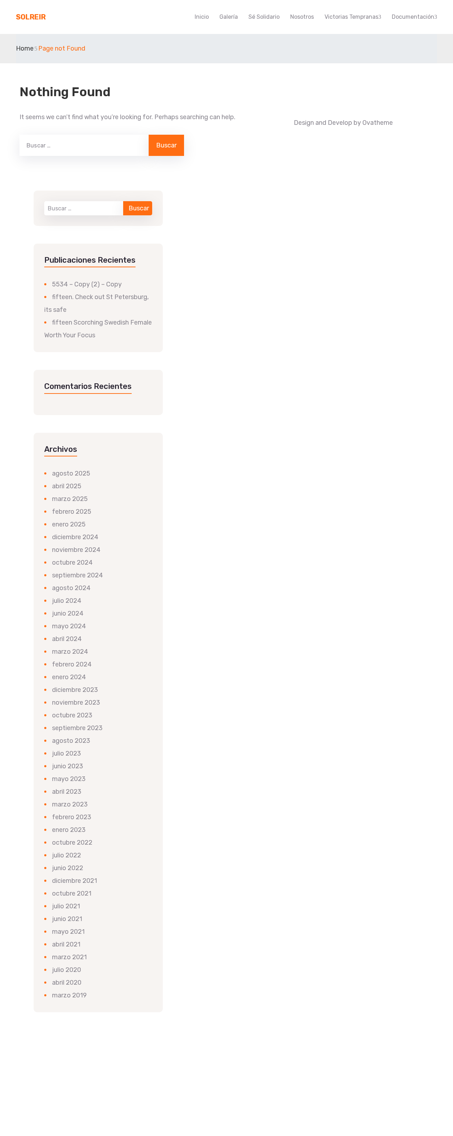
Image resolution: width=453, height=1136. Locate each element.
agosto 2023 (71, 741)
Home (25, 48)
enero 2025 (69, 524)
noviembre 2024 (76, 550)
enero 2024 (69, 677)
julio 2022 (66, 855)
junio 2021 (67, 919)
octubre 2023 (72, 715)
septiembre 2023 (77, 728)
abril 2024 (67, 639)
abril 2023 (66, 792)
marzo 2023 (70, 804)
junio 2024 (68, 613)
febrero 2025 (71, 511)
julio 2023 (66, 753)
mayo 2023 (69, 779)
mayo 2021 (68, 932)
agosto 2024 (71, 588)
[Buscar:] (83, 145)
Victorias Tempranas (351, 16)
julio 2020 (66, 970)
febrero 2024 (72, 664)
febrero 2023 (71, 817)
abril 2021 (66, 944)
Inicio (202, 16)
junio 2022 (67, 868)
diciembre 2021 (74, 881)
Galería (228, 16)
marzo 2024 (70, 652)
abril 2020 (66, 982)
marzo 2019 (69, 995)
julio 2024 (66, 601)
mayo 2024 (69, 626)
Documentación (413, 16)
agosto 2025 (71, 473)
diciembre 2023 (75, 690)
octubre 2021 (71, 893)
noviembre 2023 (76, 702)
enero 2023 (69, 830)
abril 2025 (66, 486)
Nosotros (302, 16)
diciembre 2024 (75, 537)
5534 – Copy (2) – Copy (87, 284)
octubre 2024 (72, 562)
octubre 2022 (72, 842)
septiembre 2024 (77, 575)
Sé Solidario (264, 16)
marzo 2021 (69, 957)
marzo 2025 (70, 499)
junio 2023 (67, 766)
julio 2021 (66, 906)
